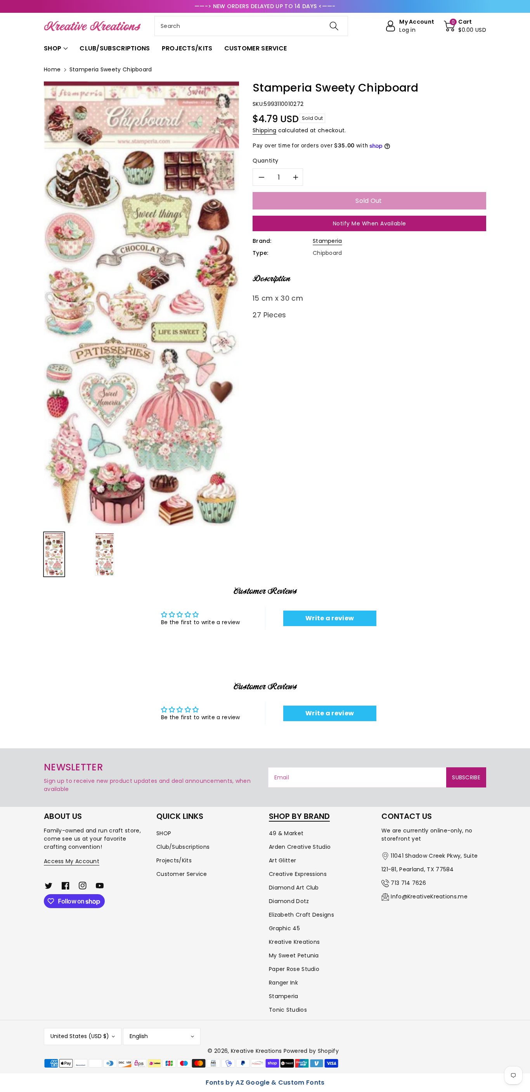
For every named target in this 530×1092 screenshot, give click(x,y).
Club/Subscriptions (183, 847)
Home (52, 69)
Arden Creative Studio (300, 847)
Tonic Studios (288, 1010)
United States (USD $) (79, 1036)
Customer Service (181, 874)
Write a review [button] (329, 618)
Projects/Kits (174, 860)
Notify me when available (369, 223)
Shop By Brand (299, 816)
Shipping (264, 130)
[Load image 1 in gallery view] (54, 554)
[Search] (333, 26)
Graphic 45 (284, 928)
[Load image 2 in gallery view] (104, 554)
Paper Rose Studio (294, 969)
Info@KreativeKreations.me (429, 896)
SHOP (163, 833)
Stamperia (327, 241)
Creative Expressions (298, 874)
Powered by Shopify (311, 1051)
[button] (465, 26)
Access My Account (71, 861)
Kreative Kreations (294, 942)
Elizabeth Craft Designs (301, 915)
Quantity (266, 160)
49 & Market (286, 833)
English (139, 1036)
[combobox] (251, 26)
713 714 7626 (408, 883)
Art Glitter (282, 860)
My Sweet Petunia (294, 955)
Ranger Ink (283, 982)
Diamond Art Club (294, 887)
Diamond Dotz (289, 901)
